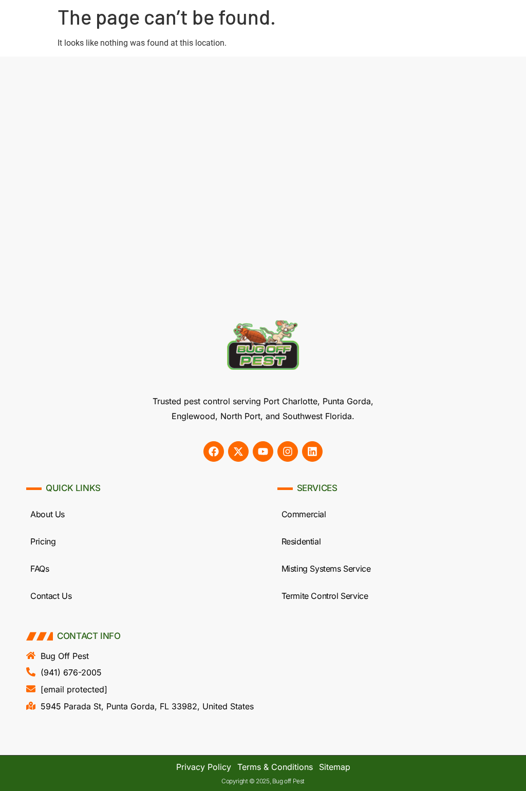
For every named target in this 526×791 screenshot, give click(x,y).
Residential (301, 541)
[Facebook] (213, 451)
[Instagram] (287, 451)
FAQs (39, 568)
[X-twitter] (238, 451)
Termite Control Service (324, 596)
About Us (47, 514)
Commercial (303, 514)
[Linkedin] (312, 451)
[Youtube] (263, 451)
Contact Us (50, 596)
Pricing (42, 541)
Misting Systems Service (326, 568)
